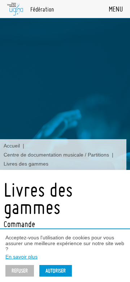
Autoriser (56, 271)
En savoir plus (21, 257)
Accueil (12, 146)
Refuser (20, 271)
